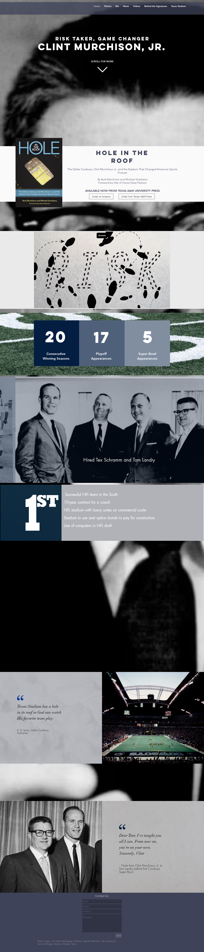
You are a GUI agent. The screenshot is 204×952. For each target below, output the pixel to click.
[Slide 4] (105, 477)
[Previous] (15, 429)
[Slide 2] (100, 477)
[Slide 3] (103, 477)
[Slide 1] (98, 477)
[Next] (189, 429)
